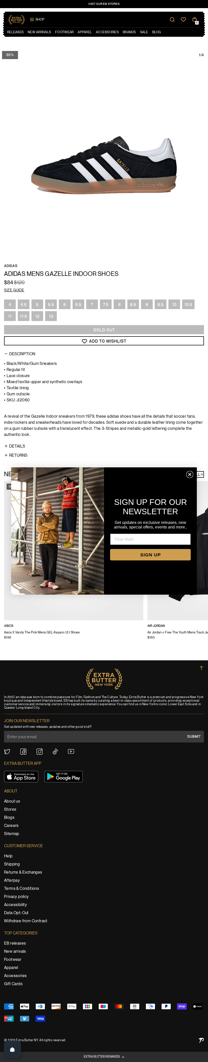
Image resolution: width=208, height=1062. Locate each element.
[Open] (12, 1049)
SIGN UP (150, 554)
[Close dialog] (190, 474)
